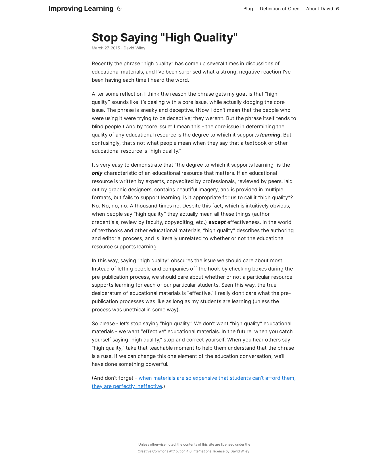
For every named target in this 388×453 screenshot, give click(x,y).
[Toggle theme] (119, 8)
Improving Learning (81, 8)
